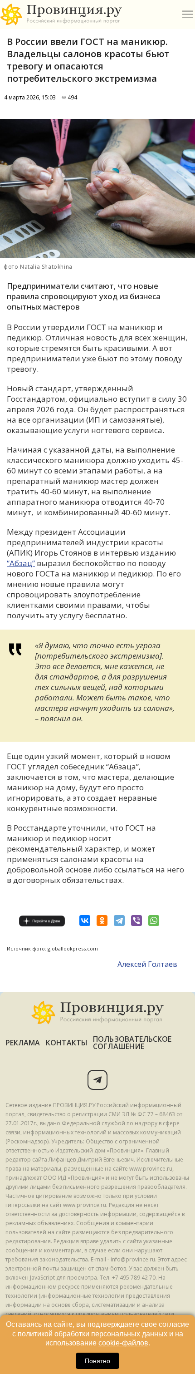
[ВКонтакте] (84, 920)
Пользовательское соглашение (132, 1042)
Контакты (67, 1042)
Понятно (97, 1360)
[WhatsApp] (153, 920)
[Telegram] (119, 920)
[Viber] (136, 920)
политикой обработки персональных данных (92, 1334)
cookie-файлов (123, 1343)
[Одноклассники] (102, 920)
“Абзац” (21, 563)
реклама (22, 1042)
